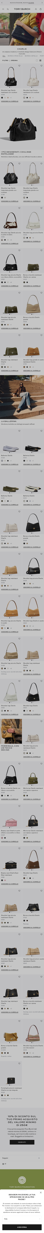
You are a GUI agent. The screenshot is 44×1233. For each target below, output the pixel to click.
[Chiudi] (40, 1192)
